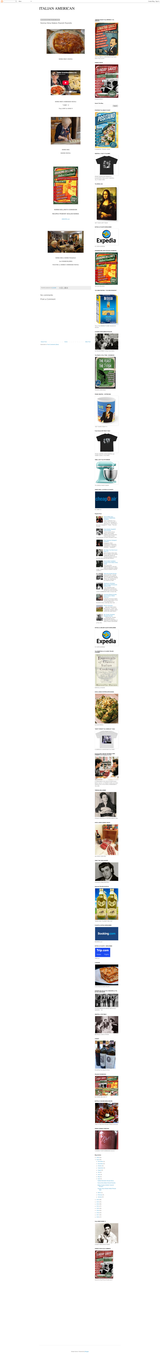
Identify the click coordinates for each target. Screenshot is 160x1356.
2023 (97, 1202)
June (99, 1174)
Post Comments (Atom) (53, 344)
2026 (97, 1157)
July (99, 1172)
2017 (97, 1215)
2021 (97, 1206)
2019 (97, 1210)
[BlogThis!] (62, 288)
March (99, 1192)
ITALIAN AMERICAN (57, 8)
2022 (97, 1204)
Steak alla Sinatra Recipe (110, 573)
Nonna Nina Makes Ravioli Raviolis (106, 1183)
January (100, 1197)
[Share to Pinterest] (67, 288)
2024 (97, 1199)
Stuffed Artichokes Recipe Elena (106, 1180)
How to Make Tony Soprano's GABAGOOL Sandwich (109, 518)
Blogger (87, 1351)
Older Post (87, 341)
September (101, 1168)
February (100, 1195)
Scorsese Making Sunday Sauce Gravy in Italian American (110, 596)
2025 (97, 1159)
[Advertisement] (106, 1311)
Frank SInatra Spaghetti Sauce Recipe (110, 530)
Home (66, 341)
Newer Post (44, 341)
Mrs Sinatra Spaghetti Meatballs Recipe (109, 615)
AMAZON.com (66, 219)
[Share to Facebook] (65, 288)
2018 (97, 1212)
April (99, 1178)
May (99, 1176)
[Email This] (60, 288)
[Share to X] (64, 288)
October (100, 1166)
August (100, 1170)
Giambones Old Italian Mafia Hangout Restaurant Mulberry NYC (110, 585)
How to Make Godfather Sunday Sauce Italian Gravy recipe (111, 562)
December (100, 1161)
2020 (97, 1208)
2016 (97, 1217)
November (100, 1163)
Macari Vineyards (108, 605)
